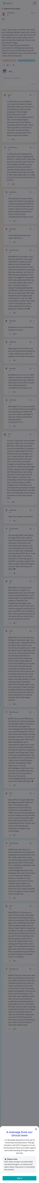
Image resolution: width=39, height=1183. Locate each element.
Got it (19, 1178)
